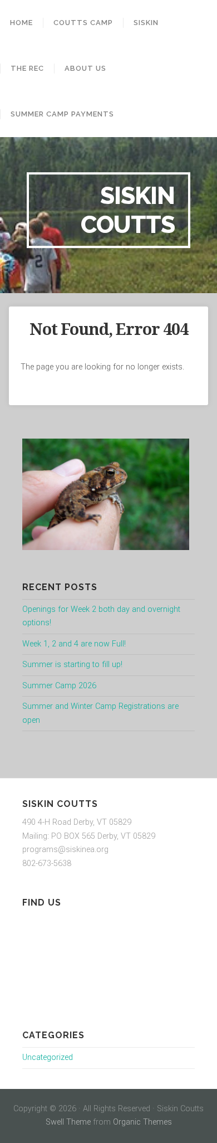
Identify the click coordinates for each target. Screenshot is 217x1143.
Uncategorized (47, 1057)
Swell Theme (68, 1122)
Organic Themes (142, 1122)
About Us (85, 68)
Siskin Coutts (128, 210)
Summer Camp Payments (62, 114)
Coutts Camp (83, 22)
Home (21, 22)
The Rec (27, 68)
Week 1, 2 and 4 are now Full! (74, 644)
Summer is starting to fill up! (72, 664)
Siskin (146, 22)
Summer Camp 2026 (59, 685)
